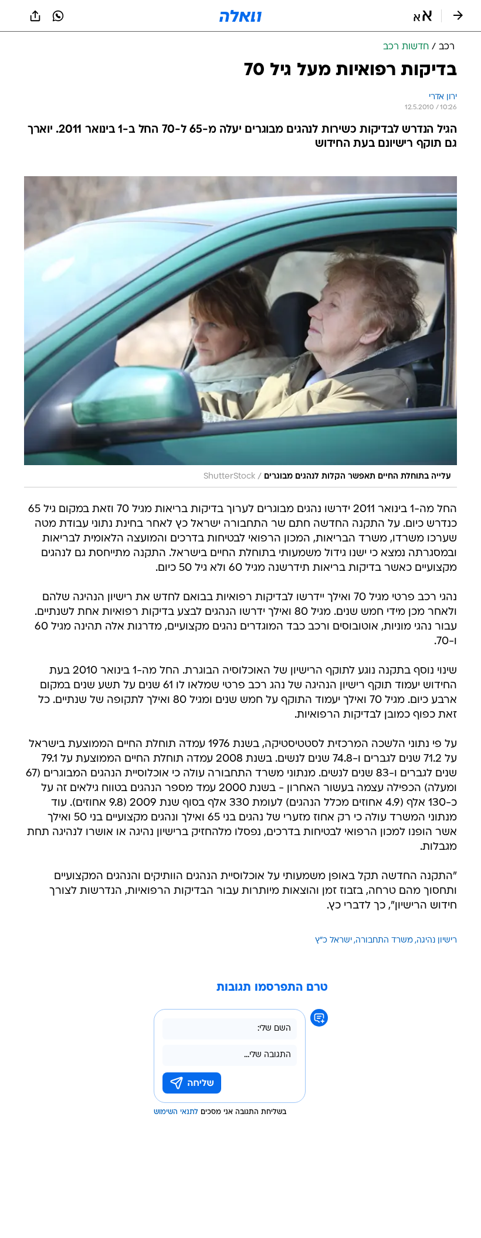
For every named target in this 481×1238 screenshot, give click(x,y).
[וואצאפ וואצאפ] (58, 16)
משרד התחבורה (384, 940)
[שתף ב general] (35, 15)
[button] (423, 16)
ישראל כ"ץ (333, 940)
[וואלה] (240, 16)
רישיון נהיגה (436, 940)
